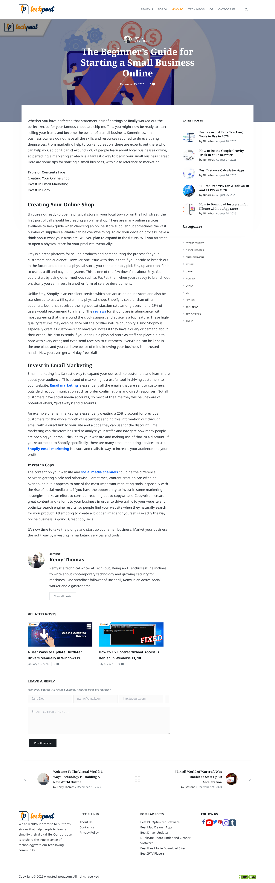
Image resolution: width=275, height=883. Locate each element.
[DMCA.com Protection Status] (247, 876)
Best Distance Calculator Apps (222, 170)
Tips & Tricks (193, 314)
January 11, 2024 (38, 664)
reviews (99, 311)
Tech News (196, 9)
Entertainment (195, 257)
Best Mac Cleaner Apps (156, 827)
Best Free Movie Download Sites (163, 848)
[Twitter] (215, 823)
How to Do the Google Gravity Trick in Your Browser (221, 153)
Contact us (87, 827)
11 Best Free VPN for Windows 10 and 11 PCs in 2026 (224, 188)
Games (190, 271)
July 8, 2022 (106, 664)
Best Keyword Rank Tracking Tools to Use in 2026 (221, 134)
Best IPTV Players (152, 853)
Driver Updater (195, 250)
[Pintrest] (220, 823)
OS (211, 9)
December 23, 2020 (132, 84)
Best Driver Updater (154, 832)
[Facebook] (203, 823)
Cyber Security (195, 243)
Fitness (190, 264)
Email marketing (64, 385)
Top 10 (162, 9)
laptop (190, 285)
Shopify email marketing (48, 448)
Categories (227, 9)
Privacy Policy (89, 832)
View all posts (62, 596)
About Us (86, 822)
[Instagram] (225, 825)
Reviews (146, 9)
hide (61, 172)
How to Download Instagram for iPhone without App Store (223, 206)
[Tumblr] (232, 825)
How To (178, 9)
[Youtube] (209, 825)
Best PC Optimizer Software (160, 822)
